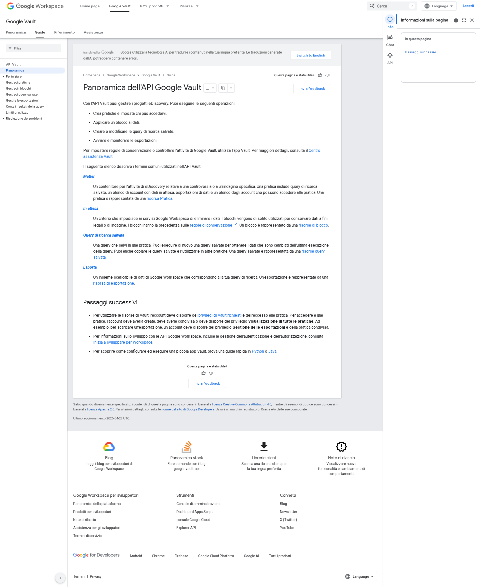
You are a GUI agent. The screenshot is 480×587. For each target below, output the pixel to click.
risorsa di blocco (313, 225)
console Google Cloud (193, 520)
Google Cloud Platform (216, 556)
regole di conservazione (211, 225)
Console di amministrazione (198, 504)
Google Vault (119, 6)
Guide (40, 32)
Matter (89, 176)
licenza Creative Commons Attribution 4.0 (241, 404)
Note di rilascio (84, 520)
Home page (90, 6)
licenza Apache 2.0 (100, 409)
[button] (32, 77)
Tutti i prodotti (151, 6)
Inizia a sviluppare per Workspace (122, 342)
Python (258, 351)
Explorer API (186, 528)
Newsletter (288, 512)
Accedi (468, 6)
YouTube (287, 528)
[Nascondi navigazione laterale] (60, 578)
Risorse (186, 6)
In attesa (90, 208)
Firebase (181, 556)
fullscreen (464, 20)
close (472, 20)
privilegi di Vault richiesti (220, 315)
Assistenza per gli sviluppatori (96, 528)
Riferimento (64, 32)
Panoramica (16, 32)
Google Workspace (121, 75)
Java (272, 351)
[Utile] (320, 75)
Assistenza (93, 32)
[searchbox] (33, 48)
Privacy (96, 576)
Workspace (50, 6)
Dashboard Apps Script (194, 512)
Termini (79, 576)
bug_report (456, 20)
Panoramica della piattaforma (97, 504)
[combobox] (392, 6)
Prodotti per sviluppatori (92, 512)
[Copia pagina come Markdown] (223, 88)
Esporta (90, 267)
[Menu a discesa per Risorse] (199, 6)
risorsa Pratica (159, 198)
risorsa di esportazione (113, 283)
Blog (283, 504)
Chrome (158, 556)
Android (136, 556)
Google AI (251, 556)
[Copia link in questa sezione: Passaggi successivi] (142, 303)
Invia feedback (312, 88)
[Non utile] (327, 75)
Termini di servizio (87, 536)
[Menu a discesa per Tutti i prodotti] (169, 6)
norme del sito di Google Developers (188, 409)
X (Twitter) (288, 520)
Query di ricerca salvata (103, 235)
